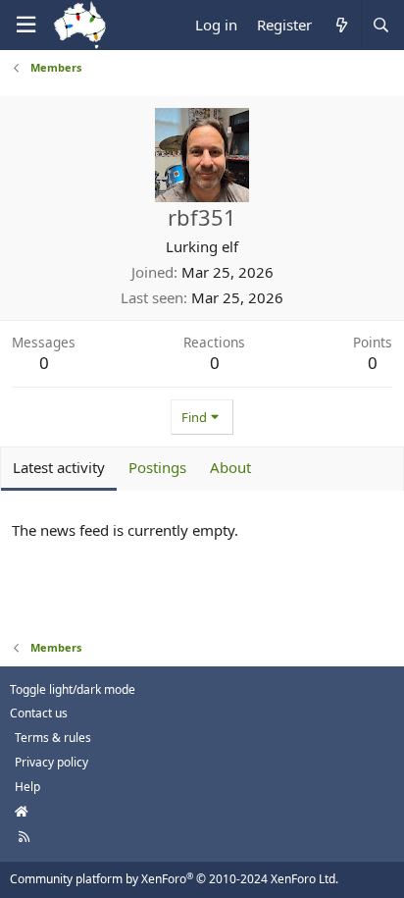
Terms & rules (53, 737)
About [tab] (230, 467)
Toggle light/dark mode (72, 689)
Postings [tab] (157, 467)
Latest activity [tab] (59, 467)
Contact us (39, 713)
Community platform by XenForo (174, 879)
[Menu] (25, 25)
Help (27, 786)
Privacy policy (51, 762)
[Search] (380, 25)
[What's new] (341, 25)
